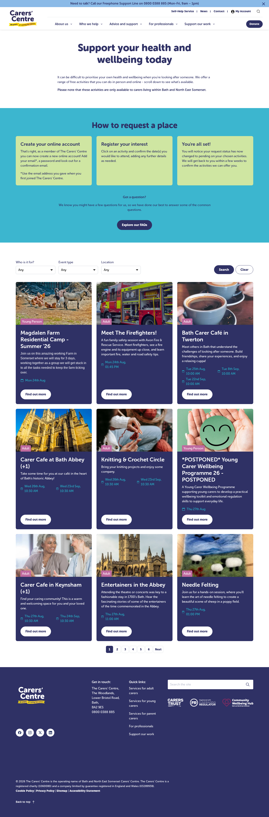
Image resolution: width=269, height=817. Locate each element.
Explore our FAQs (134, 225)
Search (224, 270)
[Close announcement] (263, 3)
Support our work (198, 24)
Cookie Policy (25, 791)
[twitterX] (40, 733)
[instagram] (30, 733)
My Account (243, 11)
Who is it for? (25, 262)
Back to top (23, 802)
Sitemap (62, 791)
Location (107, 262)
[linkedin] (50, 733)
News (203, 11)
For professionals (161, 24)
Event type (65, 262)
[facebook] (20, 733)
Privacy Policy (45, 791)
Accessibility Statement (85, 791)
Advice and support (123, 24)
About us (61, 24)
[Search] (258, 11)
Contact (219, 11)
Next (158, 649)
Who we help (88, 24)
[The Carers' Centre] (22, 18)
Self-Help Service (182, 11)
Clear (244, 270)
